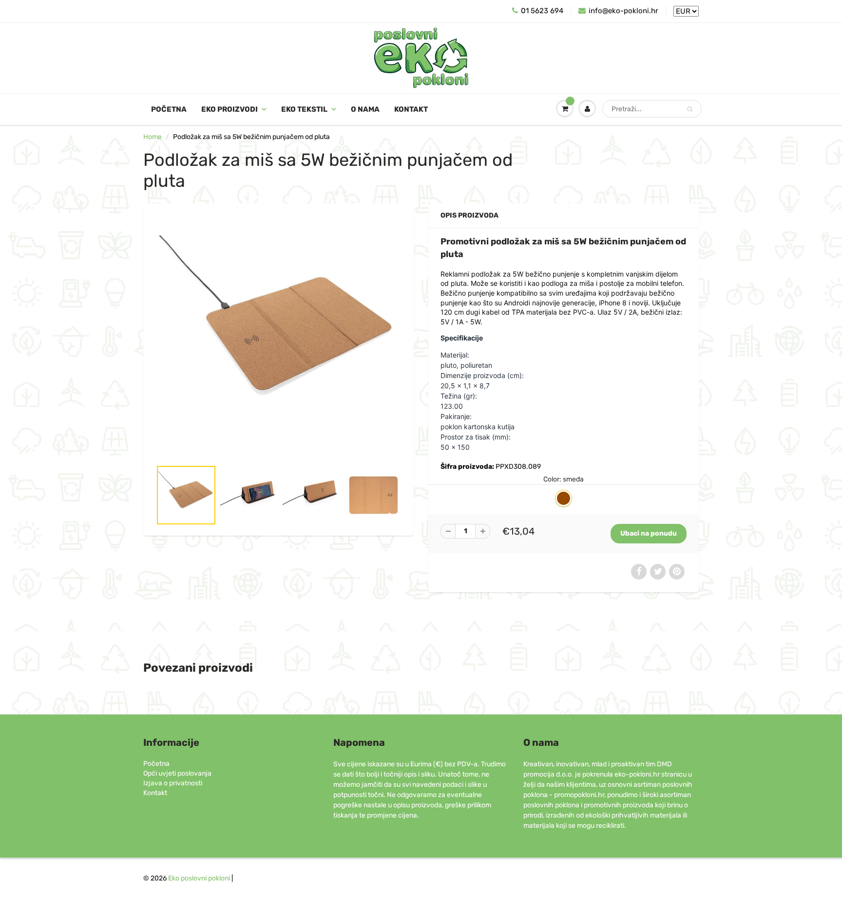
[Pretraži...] (690, 109)
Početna (169, 109)
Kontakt (411, 109)
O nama (365, 109)
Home (152, 137)
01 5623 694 (542, 10)
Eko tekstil (304, 109)
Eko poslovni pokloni (199, 878)
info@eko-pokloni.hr (623, 10)
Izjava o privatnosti (172, 783)
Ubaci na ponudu (648, 533)
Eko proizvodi (229, 109)
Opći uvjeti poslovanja (177, 773)
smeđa (563, 498)
